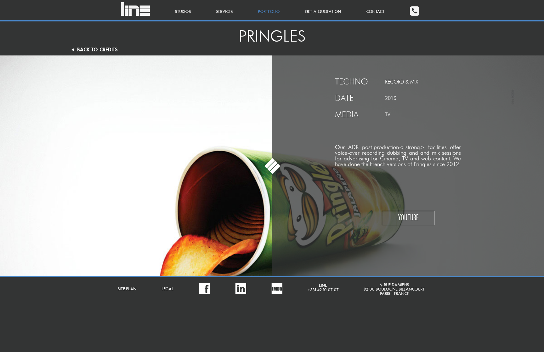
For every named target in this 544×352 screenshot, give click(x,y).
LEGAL (168, 289)
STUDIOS (183, 12)
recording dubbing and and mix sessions (411, 152)
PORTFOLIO (269, 12)
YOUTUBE (408, 218)
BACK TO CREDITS (94, 49)
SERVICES (224, 12)
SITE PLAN (127, 289)
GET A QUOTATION (323, 12)
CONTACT (375, 12)
